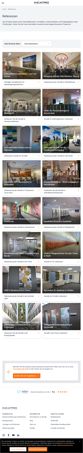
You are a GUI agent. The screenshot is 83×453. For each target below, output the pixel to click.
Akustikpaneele (7, 420)
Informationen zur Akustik (38, 417)
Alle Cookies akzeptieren (37, 449)
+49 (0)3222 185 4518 (20, 369)
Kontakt (32, 428)
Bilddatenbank (56, 417)
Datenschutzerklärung (65, 445)
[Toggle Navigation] (3, 3)
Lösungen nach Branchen (11, 424)
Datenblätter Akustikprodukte (60, 424)
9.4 (53, 392)
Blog (31, 420)
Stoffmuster (54, 420)
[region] (41, 445)
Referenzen (12, 9)
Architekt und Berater (58, 428)
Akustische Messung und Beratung (14, 417)
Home (4, 9)
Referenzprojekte (8, 428)
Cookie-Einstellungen (18, 449)
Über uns (33, 424)
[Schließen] (80, 441)
